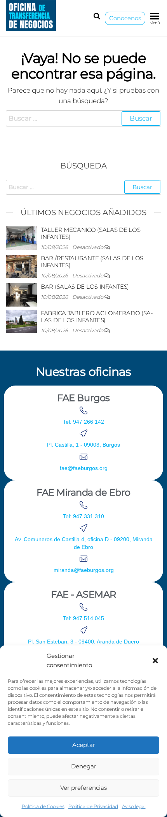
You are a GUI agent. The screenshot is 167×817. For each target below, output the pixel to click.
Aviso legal (134, 806)
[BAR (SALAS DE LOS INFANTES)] (21, 294)
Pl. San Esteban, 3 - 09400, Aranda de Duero (83, 641)
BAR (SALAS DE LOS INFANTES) (85, 286)
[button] (155, 660)
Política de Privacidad (93, 806)
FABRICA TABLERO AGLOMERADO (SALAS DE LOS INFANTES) (97, 316)
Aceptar (83, 745)
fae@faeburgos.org (84, 468)
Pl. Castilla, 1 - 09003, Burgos (83, 445)
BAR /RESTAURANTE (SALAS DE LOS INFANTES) (92, 261)
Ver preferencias (83, 787)
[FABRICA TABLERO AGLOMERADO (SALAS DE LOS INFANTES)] (21, 320)
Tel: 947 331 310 (83, 516)
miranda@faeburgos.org (84, 570)
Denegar (83, 766)
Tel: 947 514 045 (83, 618)
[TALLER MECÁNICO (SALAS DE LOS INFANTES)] (21, 237)
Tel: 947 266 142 (83, 422)
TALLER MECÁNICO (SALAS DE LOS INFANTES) (90, 233)
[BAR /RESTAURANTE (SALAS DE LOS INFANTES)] (21, 266)
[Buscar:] (83, 118)
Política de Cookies (43, 806)
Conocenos (125, 18)
